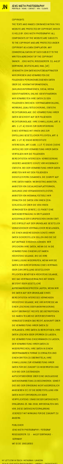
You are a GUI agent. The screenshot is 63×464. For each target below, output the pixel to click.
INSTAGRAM (28, 460)
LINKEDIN (39, 460)
